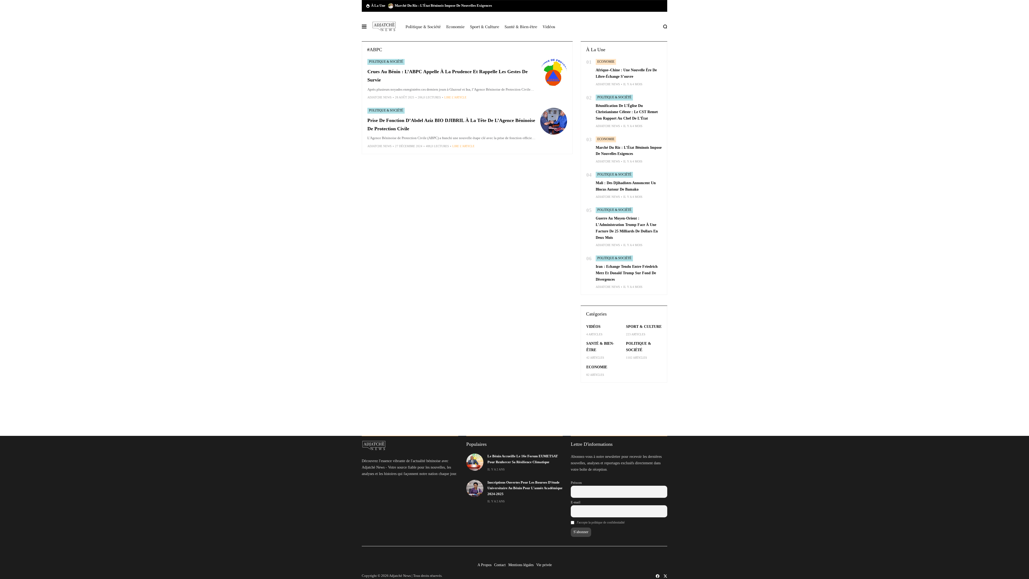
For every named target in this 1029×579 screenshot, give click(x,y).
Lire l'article (455, 97)
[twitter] (665, 576)
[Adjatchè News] (384, 26)
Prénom (576, 483)
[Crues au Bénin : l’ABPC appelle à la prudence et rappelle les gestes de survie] (553, 72)
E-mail (575, 502)
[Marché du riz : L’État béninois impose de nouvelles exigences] (390, 6)
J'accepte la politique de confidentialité (601, 522)
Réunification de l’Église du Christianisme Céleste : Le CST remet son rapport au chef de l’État (627, 112)
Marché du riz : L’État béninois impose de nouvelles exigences (443, 6)
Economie (605, 62)
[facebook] (657, 576)
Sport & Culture (644, 327)
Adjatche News (379, 97)
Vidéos (593, 327)
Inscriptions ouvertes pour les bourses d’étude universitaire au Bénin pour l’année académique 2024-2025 (524, 488)
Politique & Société (386, 62)
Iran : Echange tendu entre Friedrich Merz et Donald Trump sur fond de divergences (627, 273)
